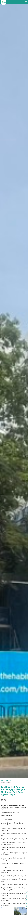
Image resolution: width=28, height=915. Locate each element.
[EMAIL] (26, 899)
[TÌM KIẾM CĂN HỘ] (26, 906)
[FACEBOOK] (26, 903)
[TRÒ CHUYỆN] (26, 896)
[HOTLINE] (26, 892)
